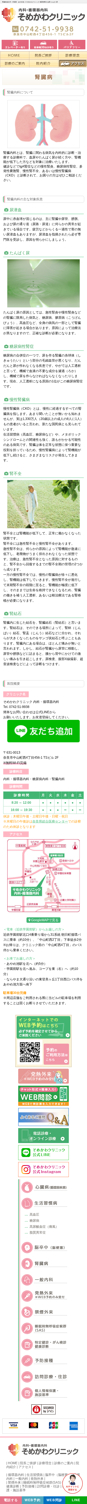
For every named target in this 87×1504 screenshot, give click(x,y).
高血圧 (34, 1214)
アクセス (24, 1467)
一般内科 (21, 1478)
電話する (11, 1500)
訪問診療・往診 (48, 1486)
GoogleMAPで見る (44, 920)
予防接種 (28, 1486)
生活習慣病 (35, 1475)
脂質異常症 (38, 1232)
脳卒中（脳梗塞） (58, 1475)
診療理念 (45, 1463)
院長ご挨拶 (28, 1463)
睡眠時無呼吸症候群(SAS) (42, 1482)
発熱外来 (37, 1478)
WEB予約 (32, 1500)
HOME (13, 1463)
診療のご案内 (63, 1463)
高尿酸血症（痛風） (44, 1226)
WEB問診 (54, 1500)
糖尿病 (34, 1220)
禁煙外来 (14, 1482)
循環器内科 (16, 1475)
